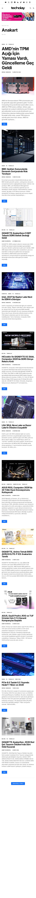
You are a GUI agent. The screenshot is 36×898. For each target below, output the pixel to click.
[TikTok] (20, 2)
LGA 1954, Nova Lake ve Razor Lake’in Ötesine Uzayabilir (16, 426)
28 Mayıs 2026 (15, 495)
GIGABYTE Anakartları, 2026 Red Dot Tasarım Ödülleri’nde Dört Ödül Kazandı (18, 744)
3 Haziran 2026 (16, 430)
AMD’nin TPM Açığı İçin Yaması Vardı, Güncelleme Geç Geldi (18, 58)
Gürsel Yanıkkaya (6, 72)
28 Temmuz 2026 (16, 241)
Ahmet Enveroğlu (6, 241)
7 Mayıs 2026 (15, 688)
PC (6, 44)
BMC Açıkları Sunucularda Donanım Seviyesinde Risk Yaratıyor (15, 171)
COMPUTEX (4, 293)
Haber (3, 44)
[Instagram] (11, 2)
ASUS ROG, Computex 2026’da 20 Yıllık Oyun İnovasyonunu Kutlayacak (17, 490)
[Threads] (29, 2)
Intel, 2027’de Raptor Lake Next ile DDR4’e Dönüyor (17, 298)
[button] (33, 8)
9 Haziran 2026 (16, 364)
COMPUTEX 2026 (17, 484)
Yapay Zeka (18, 679)
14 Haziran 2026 (16, 302)
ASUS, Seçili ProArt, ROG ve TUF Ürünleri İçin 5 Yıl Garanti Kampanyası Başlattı (17, 618)
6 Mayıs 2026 (15, 750)
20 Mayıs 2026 (15, 623)
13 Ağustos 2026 (16, 72)
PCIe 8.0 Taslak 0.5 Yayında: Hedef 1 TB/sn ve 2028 (15, 683)
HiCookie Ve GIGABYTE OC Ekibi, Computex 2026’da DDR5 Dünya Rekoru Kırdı (18, 359)
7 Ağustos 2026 (16, 176)
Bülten (3, 229)
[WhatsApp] (26, 2)
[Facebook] (14, 2)
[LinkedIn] (17, 2)
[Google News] (24, 2)
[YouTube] (5, 2)
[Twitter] (8, 2)
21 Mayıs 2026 (15, 559)
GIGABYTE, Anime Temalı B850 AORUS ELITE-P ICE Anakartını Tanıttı (17, 554)
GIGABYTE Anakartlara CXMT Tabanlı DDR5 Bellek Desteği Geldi (16, 235)
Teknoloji (11, 44)
